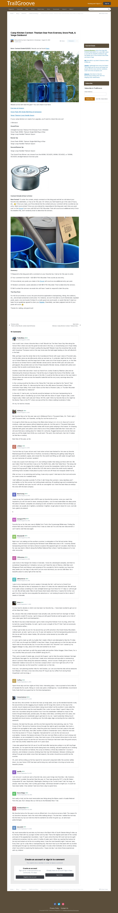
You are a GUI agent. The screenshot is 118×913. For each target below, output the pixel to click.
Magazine (11, 9)
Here (47, 48)
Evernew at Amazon (17, 108)
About (64, 9)
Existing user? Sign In (94, 3)
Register (42, 302)
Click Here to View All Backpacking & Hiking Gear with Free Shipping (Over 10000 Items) (94, 75)
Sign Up (107, 3)
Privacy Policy (54, 908)
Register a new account (30, 877)
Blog (27, 9)
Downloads (56, 9)
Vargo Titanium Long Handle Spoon (22, 115)
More (71, 9)
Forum (32, 9)
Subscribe (20, 9)
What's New (40, 9)
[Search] (109, 9)
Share (63, 41)
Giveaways (38, 40)
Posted (23, 339)
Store (48, 9)
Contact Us (64, 908)
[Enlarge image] (15, 204)
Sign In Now (59, 875)
